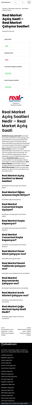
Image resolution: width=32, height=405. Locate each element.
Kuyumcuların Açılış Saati (8, 368)
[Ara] (23, 2)
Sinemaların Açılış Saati (7, 400)
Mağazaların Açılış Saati (8, 384)
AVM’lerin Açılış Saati (7, 371)
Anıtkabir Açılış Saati (7, 355)
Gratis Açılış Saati (6, 363)
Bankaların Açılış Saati (7, 374)
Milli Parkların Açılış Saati (8, 393)
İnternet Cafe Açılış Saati (8, 365)
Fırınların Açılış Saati (6, 360)
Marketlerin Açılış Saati (8, 31)
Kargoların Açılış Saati (7, 382)
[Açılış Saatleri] (5, 2)
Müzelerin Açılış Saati (7, 395)
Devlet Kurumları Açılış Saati (9, 376)
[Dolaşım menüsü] (29, 2)
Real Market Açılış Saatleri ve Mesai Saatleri (13, 178)
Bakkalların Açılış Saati (7, 357)
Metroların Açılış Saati (7, 390)
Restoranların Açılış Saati (8, 398)
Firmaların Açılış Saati (7, 379)
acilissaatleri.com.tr (18, 150)
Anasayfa (4, 8)
